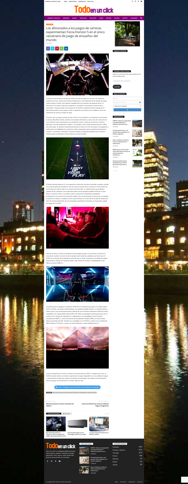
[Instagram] (135, 1)
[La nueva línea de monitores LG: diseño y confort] (99, 424)
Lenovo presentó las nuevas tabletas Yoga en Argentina (95, 405)
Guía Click (90, 1)
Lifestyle (124, 18)
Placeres (116, 18)
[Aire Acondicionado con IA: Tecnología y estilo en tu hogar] (77, 424)
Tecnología (83, 18)
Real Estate (93, 18)
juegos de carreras (76, 392)
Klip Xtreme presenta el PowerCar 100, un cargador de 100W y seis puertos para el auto (56, 434)
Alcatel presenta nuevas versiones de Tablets (60, 405)
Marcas (74, 18)
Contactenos (73, 1)
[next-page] (108, 414)
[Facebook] (132, 1)
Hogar (101, 18)
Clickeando (133, 18)
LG (83, 392)
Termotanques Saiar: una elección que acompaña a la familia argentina (121, 132)
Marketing (66, 18)
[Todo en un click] (94, 9)
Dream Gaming (57, 392)
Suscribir (117, 87)
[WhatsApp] (62, 48)
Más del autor (66, 413)
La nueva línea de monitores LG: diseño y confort (99, 433)
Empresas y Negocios (54, 18)
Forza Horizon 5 (66, 392)
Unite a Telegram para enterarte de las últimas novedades (78, 387)
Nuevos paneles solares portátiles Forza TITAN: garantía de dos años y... (120, 162)
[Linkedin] (66, 48)
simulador (93, 392)
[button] (141, 18)
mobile (87, 392)
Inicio (47, 22)
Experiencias (82, 1)
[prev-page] (105, 414)
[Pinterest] (57, 48)
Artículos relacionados (54, 413)
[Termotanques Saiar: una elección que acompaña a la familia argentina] (137, 133)
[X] (138, 1)
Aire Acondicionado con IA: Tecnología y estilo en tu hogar (77, 433)
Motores (108, 18)
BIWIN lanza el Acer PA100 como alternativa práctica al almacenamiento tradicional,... (121, 152)
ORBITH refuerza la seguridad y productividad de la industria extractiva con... (122, 122)
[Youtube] (141, 1)
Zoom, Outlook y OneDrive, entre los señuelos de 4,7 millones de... (121, 141)
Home (65, 1)
